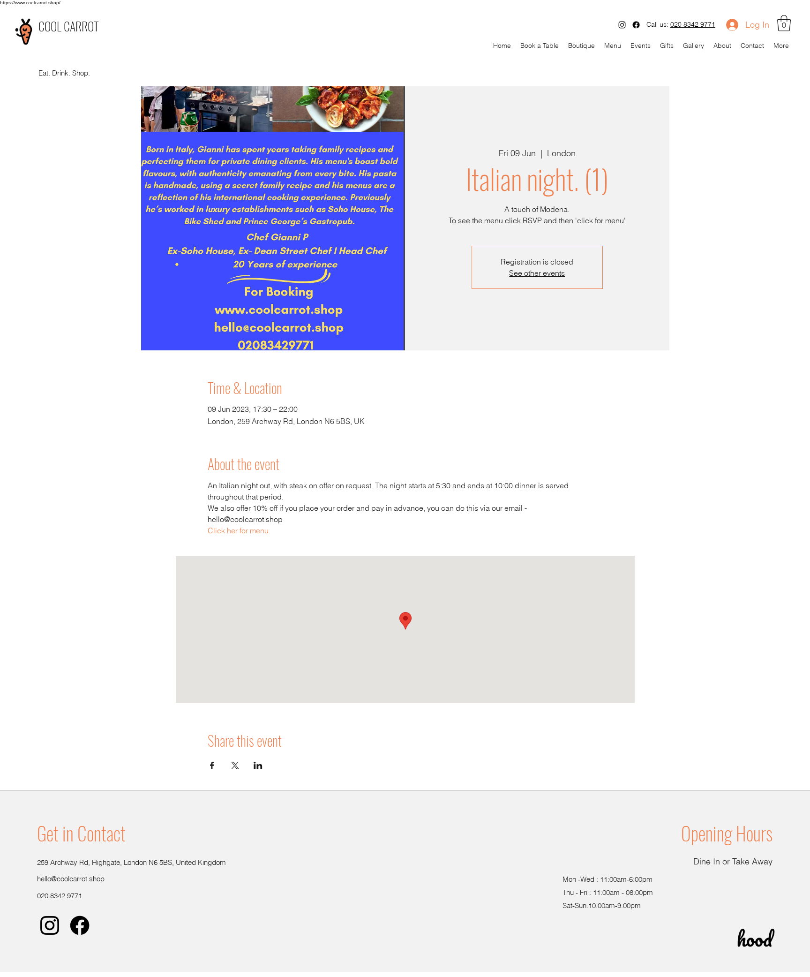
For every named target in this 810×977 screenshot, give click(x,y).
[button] (784, 23)
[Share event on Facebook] (212, 765)
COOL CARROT (68, 26)
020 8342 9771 (692, 24)
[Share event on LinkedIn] (258, 765)
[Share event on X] (235, 765)
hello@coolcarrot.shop (71, 878)
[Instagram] (622, 25)
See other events (537, 273)
